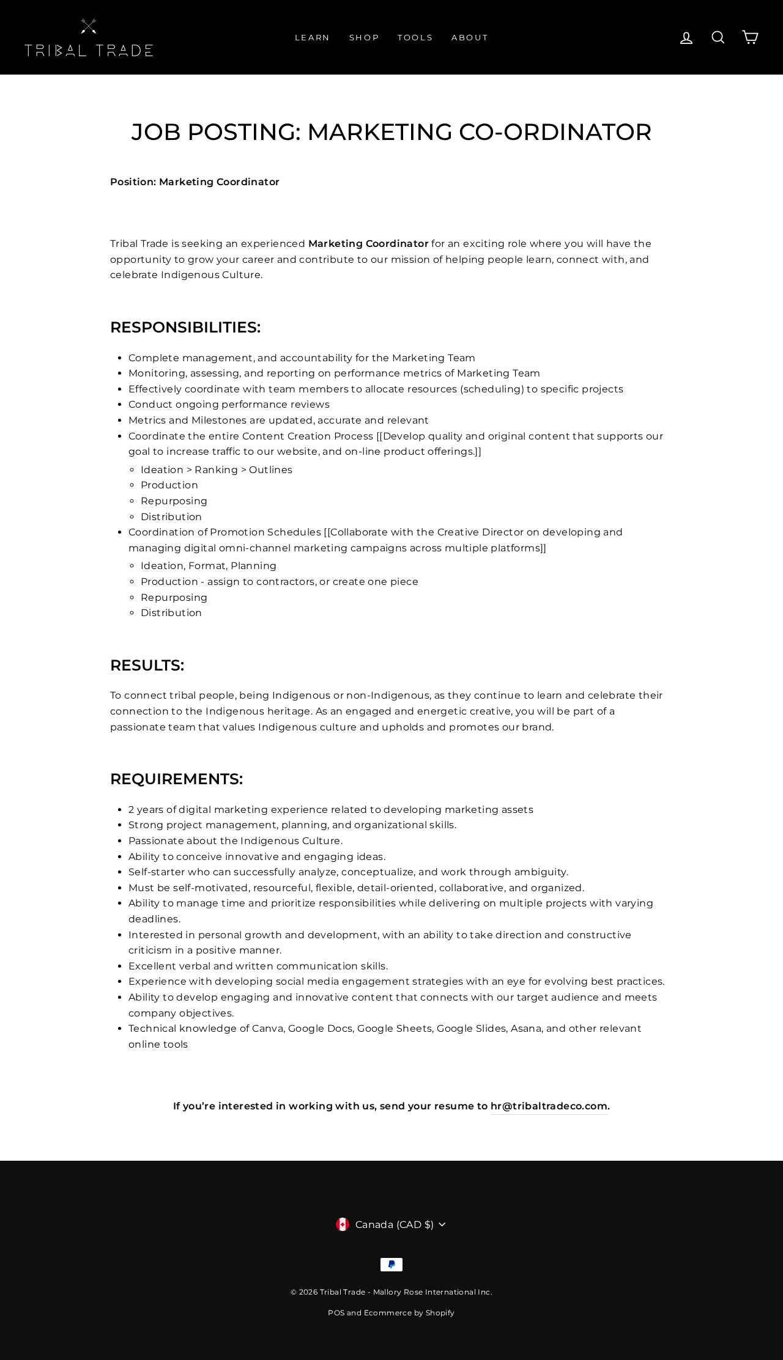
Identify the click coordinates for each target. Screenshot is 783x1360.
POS (336, 1312)
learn (313, 37)
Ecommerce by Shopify (409, 1312)
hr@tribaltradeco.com (549, 1106)
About (469, 37)
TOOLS (415, 37)
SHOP (364, 37)
